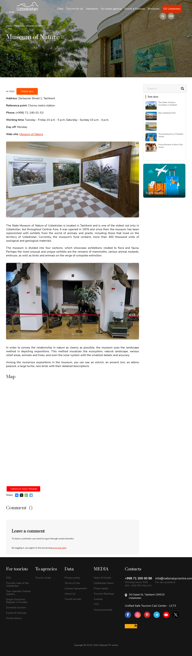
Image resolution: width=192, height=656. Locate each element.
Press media (101, 588)
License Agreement (76, 588)
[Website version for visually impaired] (171, 16)
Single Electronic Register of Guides (16, 601)
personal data (59, 547)
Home (9, 25)
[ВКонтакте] (16, 495)
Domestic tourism (16, 607)
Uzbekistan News (104, 583)
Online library (14, 618)
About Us (70, 593)
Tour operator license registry (18, 592)
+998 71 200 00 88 (138, 578)
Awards (98, 599)
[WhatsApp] (26, 495)
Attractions (19, 25)
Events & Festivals (16, 612)
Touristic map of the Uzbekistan (17, 584)
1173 (172, 606)
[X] (21, 495)
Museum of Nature (35, 25)
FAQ (8, 577)
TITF (96, 604)
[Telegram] (31, 495)
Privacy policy (72, 577)
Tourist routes (43, 577)
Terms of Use (72, 583)
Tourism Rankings (104, 593)
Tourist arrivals (73, 599)
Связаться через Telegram (24, 488)
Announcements (103, 609)
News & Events (102, 577)
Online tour (27, 91)
